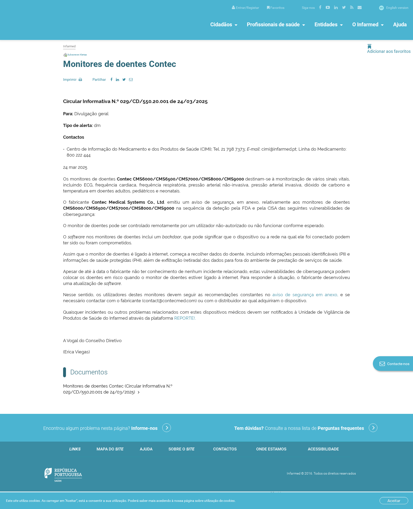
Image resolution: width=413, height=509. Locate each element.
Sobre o (181, 449)
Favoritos (277, 8)
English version (394, 8)
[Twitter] (124, 79)
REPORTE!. (184, 318)
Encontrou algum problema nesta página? (100, 428)
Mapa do (110, 449)
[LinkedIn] (117, 79)
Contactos (225, 449)
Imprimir (70, 79)
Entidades (326, 24)
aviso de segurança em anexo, (305, 294)
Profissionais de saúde (273, 24)
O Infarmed (365, 24)
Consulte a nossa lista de (299, 428)
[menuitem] (245, 7)
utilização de (219, 501)
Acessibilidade (323, 449)
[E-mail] (131, 79)
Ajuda (400, 24)
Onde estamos (271, 449)
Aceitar (393, 500)
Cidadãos (221, 24)
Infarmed (69, 46)
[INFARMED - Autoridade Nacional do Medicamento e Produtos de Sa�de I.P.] (51, 20)
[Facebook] (111, 79)
